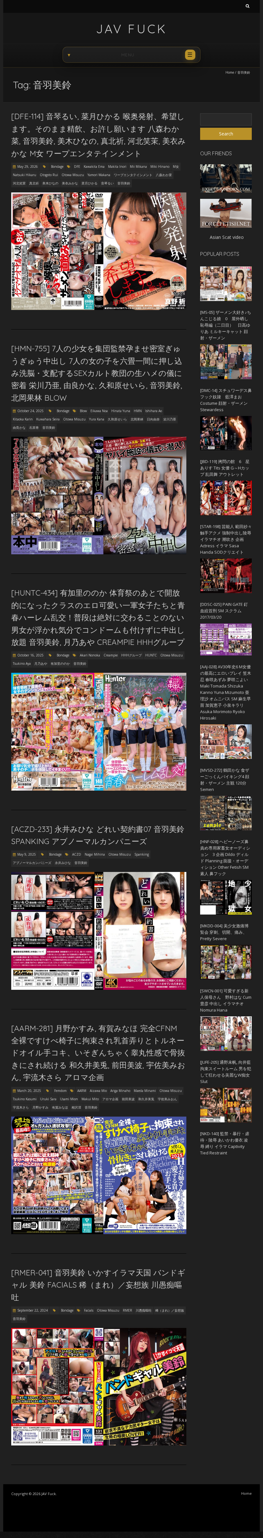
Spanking (141, 854)
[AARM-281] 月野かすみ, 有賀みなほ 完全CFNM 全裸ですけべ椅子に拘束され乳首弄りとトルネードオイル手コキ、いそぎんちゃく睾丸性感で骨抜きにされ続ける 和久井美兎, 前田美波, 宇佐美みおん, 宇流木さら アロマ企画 (98, 1052)
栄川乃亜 (169, 419)
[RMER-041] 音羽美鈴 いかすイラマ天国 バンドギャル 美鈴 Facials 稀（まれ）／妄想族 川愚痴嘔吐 (98, 1285)
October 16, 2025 (30, 655)
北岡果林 (137, 419)
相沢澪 (76, 1107)
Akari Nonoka (90, 655)
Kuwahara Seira (48, 419)
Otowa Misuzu (73, 175)
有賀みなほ (60, 1107)
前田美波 (128, 1099)
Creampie (111, 655)
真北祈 (34, 183)
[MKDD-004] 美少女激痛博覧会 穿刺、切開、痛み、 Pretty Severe (224, 932)
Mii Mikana (138, 166)
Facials (88, 1310)
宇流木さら (21, 1107)
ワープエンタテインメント (133, 175)
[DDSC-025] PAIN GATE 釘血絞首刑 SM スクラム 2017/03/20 (224, 610)
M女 (176, 166)
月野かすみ (40, 1107)
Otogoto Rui (49, 175)
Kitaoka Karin (23, 419)
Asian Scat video (227, 237)
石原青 (34, 427)
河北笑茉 (19, 183)
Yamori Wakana (99, 175)
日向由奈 (153, 419)
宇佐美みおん (167, 1099)
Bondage (57, 166)
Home (229, 72)
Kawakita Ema (94, 166)
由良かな (19, 427)
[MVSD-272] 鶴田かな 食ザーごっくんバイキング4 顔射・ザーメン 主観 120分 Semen (224, 779)
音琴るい (107, 183)
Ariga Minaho (120, 1090)
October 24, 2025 (30, 411)
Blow (83, 411)
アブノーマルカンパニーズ (32, 862)
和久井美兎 (146, 1099)
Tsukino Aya (22, 663)
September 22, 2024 (32, 1310)
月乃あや (40, 663)
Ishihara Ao (153, 411)
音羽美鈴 (123, 183)
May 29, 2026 (27, 166)
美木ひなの (50, 183)
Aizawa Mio (98, 1090)
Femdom (60, 1090)
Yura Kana (96, 419)
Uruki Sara (48, 1099)
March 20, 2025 (29, 1090)
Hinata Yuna (120, 411)
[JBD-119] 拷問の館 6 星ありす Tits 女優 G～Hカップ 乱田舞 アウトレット (225, 468)
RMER (127, 1310)
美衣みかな (70, 183)
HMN (138, 411)
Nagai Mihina (95, 854)
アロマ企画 (110, 1099)
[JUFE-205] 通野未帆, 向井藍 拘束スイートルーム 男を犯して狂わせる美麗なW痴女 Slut (225, 1071)
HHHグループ (131, 655)
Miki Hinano (159, 166)
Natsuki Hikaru (24, 175)
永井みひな (63, 862)
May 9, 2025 (26, 854)
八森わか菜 (164, 175)
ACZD (76, 854)
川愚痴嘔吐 (144, 1310)
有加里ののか (60, 663)
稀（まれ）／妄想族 (169, 1310)
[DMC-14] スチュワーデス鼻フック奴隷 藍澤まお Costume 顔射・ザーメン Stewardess (226, 399)
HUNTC (151, 655)
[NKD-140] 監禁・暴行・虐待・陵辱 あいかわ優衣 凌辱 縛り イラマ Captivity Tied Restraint (224, 1143)
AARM (81, 1090)
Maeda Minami (145, 1090)
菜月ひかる (89, 183)
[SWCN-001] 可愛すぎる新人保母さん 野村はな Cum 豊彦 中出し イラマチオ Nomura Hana (225, 1000)
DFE (77, 166)
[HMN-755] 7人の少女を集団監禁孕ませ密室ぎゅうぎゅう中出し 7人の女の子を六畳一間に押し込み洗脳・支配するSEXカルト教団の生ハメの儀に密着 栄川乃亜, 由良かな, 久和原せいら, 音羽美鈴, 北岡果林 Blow (96, 373)
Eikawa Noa (99, 411)
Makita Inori (117, 166)
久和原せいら (117, 419)
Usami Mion (69, 1099)
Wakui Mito (90, 1099)
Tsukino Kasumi (25, 1099)
